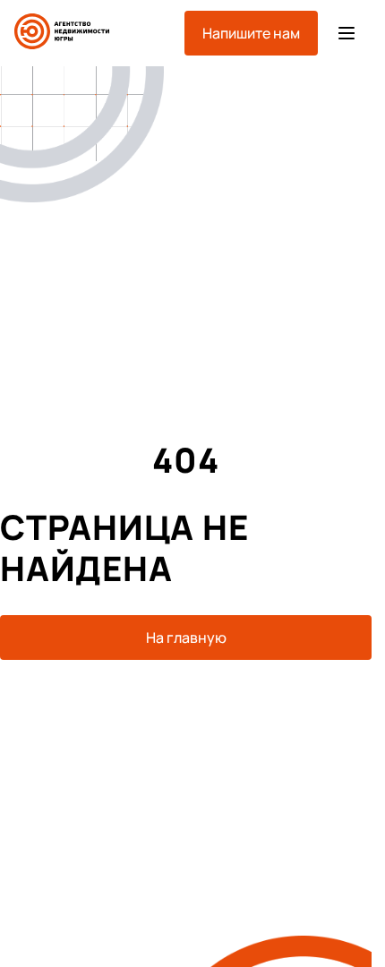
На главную (186, 637)
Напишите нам (251, 33)
